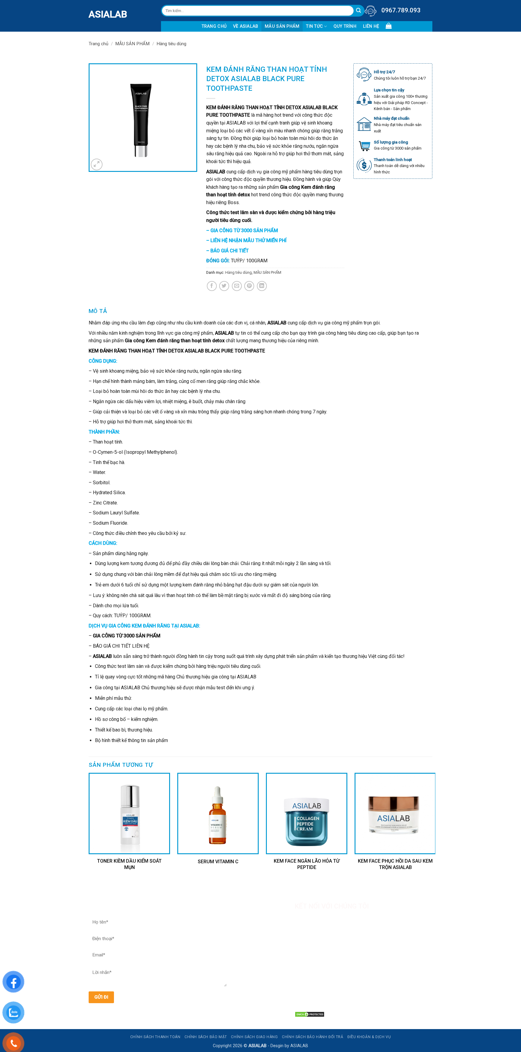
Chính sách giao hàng (254, 1037)
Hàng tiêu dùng (171, 43)
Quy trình (344, 26)
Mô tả (98, 311)
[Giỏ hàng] (388, 25)
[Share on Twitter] (224, 286)
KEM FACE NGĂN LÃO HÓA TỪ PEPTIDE (306, 864)
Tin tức (314, 26)
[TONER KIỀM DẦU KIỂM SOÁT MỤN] (129, 813)
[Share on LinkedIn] (262, 286)
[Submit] (359, 11)
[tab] (98, 311)
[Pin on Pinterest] (249, 286)
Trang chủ (214, 26)
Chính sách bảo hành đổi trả (312, 1037)
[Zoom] (97, 164)
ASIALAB (93, 14)
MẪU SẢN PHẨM (282, 26)
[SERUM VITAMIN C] (218, 813)
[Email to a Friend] (237, 286)
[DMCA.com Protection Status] (310, 1013)
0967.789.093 (401, 10)
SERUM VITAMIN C (218, 861)
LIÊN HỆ (371, 26)
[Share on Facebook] (212, 286)
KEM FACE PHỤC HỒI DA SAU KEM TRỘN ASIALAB (395, 864)
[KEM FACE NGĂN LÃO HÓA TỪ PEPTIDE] (306, 813)
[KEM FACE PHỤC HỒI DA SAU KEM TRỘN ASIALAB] (395, 813)
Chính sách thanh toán (155, 1037)
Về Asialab (245, 26)
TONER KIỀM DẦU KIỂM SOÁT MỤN (129, 864)
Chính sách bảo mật (206, 1037)
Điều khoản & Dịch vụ (369, 1037)
